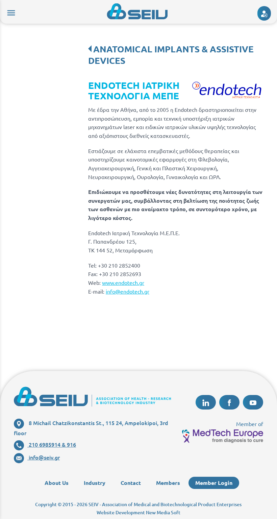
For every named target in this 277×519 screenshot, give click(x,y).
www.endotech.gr (123, 282)
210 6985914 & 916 (51, 444)
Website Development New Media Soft (138, 512)
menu (10, 12)
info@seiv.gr (43, 457)
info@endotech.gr (127, 291)
